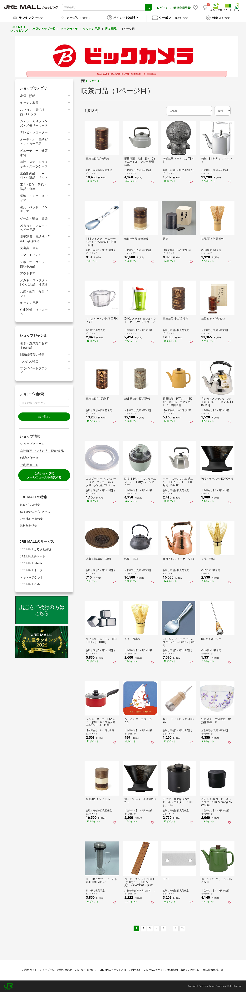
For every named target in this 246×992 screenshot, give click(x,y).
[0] (205, 7)
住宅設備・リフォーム (34, 312)
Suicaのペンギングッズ (35, 511)
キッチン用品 (91, 29)
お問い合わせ (29, 458)
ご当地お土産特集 (31, 518)
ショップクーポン (32, 443)
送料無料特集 (28, 525)
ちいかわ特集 (29, 361)
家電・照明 (27, 96)
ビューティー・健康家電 (34, 153)
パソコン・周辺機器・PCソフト (32, 112)
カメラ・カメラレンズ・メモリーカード (34, 123)
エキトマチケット (31, 577)
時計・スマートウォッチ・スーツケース (34, 164)
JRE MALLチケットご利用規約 (161, 969)
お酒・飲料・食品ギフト (34, 293)
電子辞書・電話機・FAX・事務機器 (35, 239)
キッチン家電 (29, 102)
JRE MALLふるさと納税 (35, 549)
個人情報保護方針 (213, 969)
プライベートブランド (34, 370)
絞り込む (44, 416)
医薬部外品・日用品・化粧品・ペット (34, 175)
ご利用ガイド (29, 465)
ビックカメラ (69, 29)
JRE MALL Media (31, 563)
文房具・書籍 (29, 248)
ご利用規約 (135, 969)
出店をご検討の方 (190, 969)
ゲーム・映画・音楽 (34, 218)
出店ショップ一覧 (44, 29)
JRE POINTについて (86, 969)
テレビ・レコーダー (34, 132)
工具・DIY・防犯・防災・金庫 (33, 186)
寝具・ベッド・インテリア (34, 209)
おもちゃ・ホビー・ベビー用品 (34, 227)
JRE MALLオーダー (32, 570)
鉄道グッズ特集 (30, 504)
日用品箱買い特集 (32, 354)
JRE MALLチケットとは (113, 969)
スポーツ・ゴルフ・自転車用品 (34, 264)
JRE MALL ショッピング (18, 29)
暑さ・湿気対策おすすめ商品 (34, 345)
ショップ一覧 (47, 969)
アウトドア (27, 273)
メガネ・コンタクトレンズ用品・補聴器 (34, 282)
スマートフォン (31, 255)
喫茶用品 (111, 29)
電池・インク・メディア (34, 198)
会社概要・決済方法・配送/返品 (42, 451)
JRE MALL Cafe (30, 584)
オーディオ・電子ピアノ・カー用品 (34, 141)
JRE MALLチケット (32, 556)
